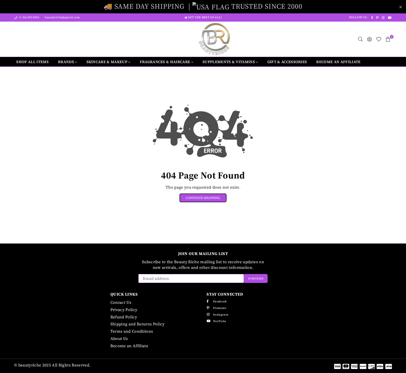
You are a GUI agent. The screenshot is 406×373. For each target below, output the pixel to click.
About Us (119, 338)
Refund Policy (123, 317)
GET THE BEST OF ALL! (204, 17)
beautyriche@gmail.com (62, 17)
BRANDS (66, 61)
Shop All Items (32, 61)
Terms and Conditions (131, 331)
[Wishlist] (379, 39)
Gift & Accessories (287, 61)
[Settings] (369, 39)
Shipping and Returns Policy (137, 324)
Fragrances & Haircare (165, 61)
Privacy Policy (123, 309)
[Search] (360, 39)
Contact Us (120, 302)
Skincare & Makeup (107, 61)
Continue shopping (203, 198)
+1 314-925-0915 (28, 17)
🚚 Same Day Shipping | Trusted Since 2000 (203, 6)
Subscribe (256, 278)
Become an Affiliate (338, 61)
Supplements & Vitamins (229, 61)
